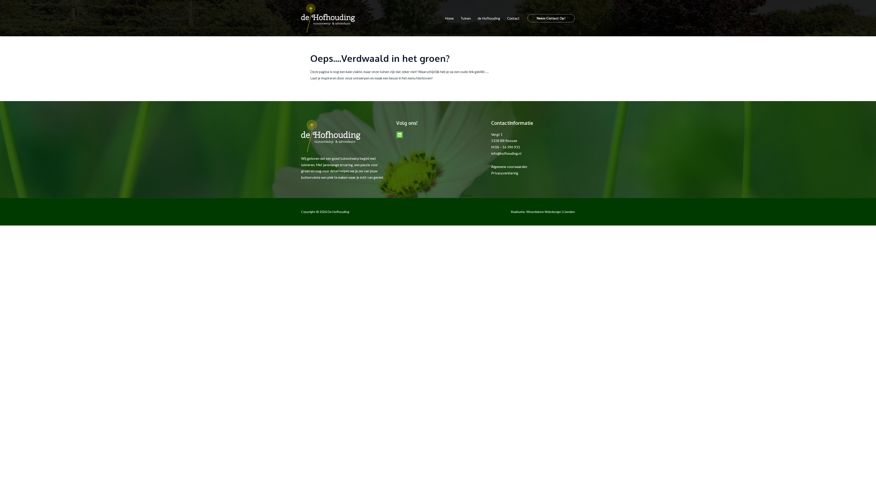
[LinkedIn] (399, 134)
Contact (513, 18)
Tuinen (466, 18)
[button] (551, 18)
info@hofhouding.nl (506, 153)
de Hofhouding (489, 18)
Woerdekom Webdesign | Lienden (550, 212)
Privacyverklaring (504, 173)
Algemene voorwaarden (509, 167)
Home (449, 18)
